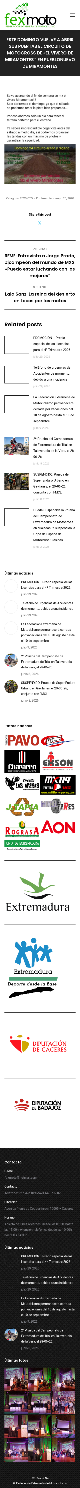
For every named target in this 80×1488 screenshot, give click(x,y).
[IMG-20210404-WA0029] (64, 1379)
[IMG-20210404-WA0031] (16, 1379)
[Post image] (16, 345)
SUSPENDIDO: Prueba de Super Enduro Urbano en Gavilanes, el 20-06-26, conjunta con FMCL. (51, 483)
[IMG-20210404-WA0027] (40, 1403)
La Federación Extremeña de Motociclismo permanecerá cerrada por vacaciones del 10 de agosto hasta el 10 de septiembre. (54, 409)
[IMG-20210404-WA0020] (40, 1450)
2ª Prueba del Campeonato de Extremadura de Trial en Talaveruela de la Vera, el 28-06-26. (54, 448)
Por (44, 198)
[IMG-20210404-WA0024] (16, 1426)
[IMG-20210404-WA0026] (64, 1403)
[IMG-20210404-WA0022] (64, 1426)
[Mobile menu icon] (73, 15)
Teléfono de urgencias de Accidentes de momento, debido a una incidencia (51, 373)
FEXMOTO (26, 198)
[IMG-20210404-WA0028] (16, 1403)
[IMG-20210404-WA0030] (40, 1379)
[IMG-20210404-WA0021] (16, 1450)
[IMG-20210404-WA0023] (40, 1426)
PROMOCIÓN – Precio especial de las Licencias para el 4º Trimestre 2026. (52, 344)
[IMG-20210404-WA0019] (64, 1450)
